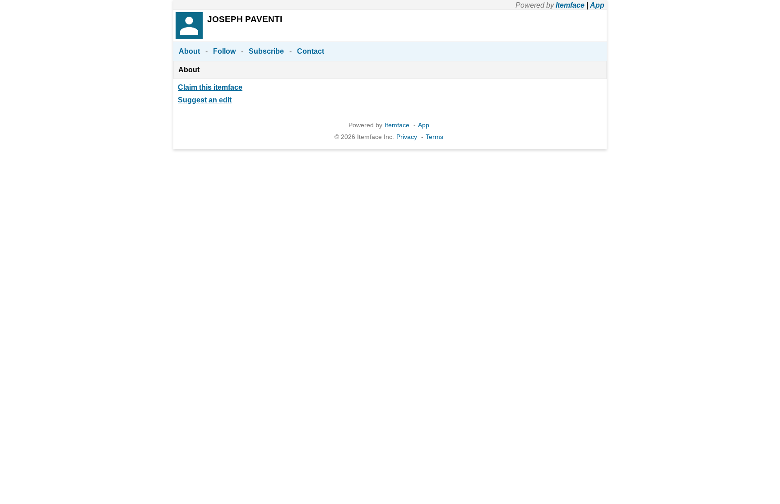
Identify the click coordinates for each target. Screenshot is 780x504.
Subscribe (266, 51)
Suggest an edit (205, 100)
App (597, 5)
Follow (224, 51)
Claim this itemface (210, 87)
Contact (310, 51)
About (189, 51)
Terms (434, 136)
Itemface (570, 5)
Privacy (406, 136)
